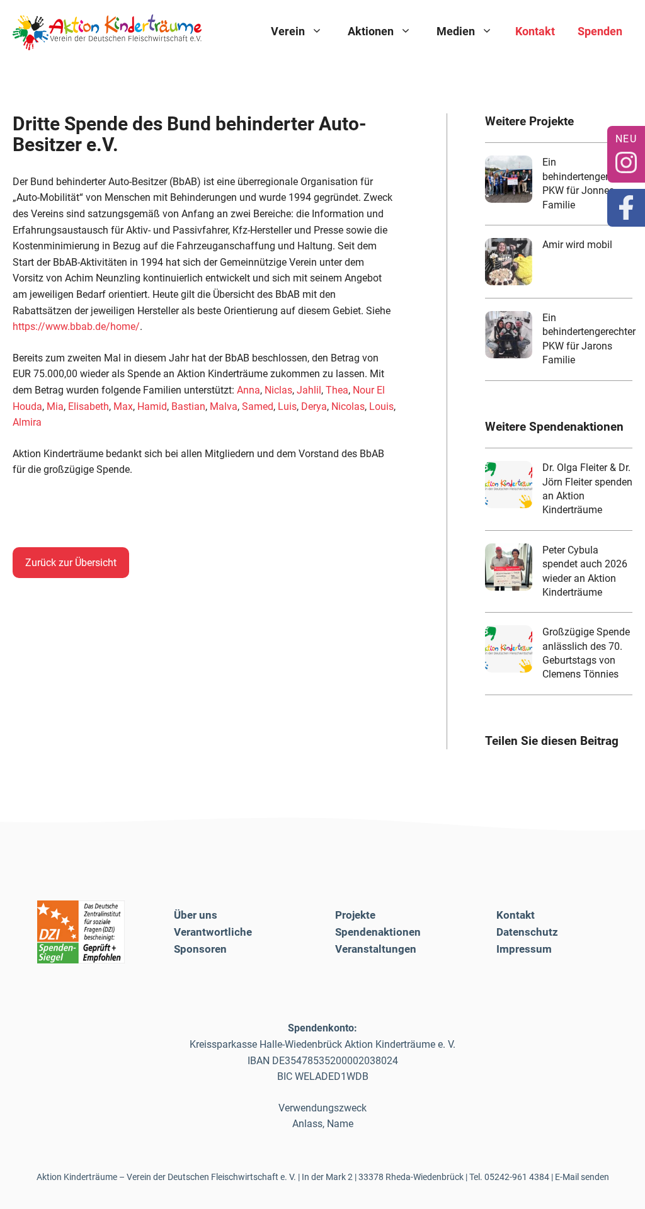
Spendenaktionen (378, 932)
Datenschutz (527, 932)
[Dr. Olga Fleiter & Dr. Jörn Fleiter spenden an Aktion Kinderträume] (508, 484)
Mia (55, 406)
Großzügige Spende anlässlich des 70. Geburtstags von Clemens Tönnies (586, 653)
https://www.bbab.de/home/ (76, 326)
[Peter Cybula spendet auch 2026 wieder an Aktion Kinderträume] (508, 567)
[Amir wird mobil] (508, 261)
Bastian (188, 406)
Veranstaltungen (375, 949)
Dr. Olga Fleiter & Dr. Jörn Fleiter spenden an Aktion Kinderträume (587, 489)
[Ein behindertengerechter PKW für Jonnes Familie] (508, 179)
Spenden (600, 31)
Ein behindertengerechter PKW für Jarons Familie (589, 339)
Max (123, 406)
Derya (314, 406)
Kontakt (535, 31)
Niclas (278, 390)
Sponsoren (200, 949)
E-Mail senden (582, 1177)
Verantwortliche (213, 932)
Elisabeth (88, 406)
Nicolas (348, 406)
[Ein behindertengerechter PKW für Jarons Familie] (508, 334)
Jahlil (309, 390)
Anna (248, 390)
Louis (381, 406)
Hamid (152, 406)
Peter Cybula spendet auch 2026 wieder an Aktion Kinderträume (584, 571)
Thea (337, 390)
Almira (27, 422)
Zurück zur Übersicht (71, 563)
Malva (223, 406)
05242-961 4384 (516, 1177)
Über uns (195, 915)
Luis (287, 406)
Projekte (355, 915)
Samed (257, 406)
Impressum (524, 949)
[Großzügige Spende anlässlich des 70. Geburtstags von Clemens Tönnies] (508, 649)
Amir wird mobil (577, 245)
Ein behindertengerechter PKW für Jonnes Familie (589, 183)
